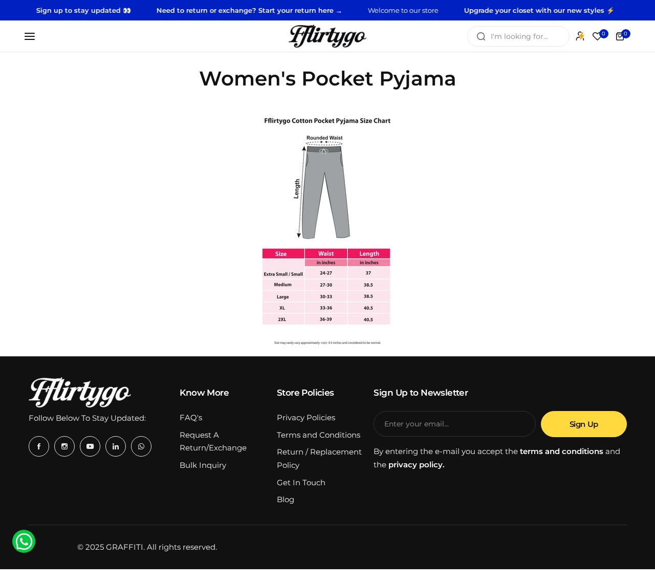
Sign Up (584, 424)
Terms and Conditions (318, 435)
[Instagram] (64, 446)
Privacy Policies (306, 417)
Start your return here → (292, 10)
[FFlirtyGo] (327, 36)
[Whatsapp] (141, 446)
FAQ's (191, 417)
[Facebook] (39, 446)
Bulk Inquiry (203, 465)
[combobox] (518, 36)
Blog (285, 499)
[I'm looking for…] (481, 36)
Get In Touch (301, 482)
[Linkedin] (115, 446)
